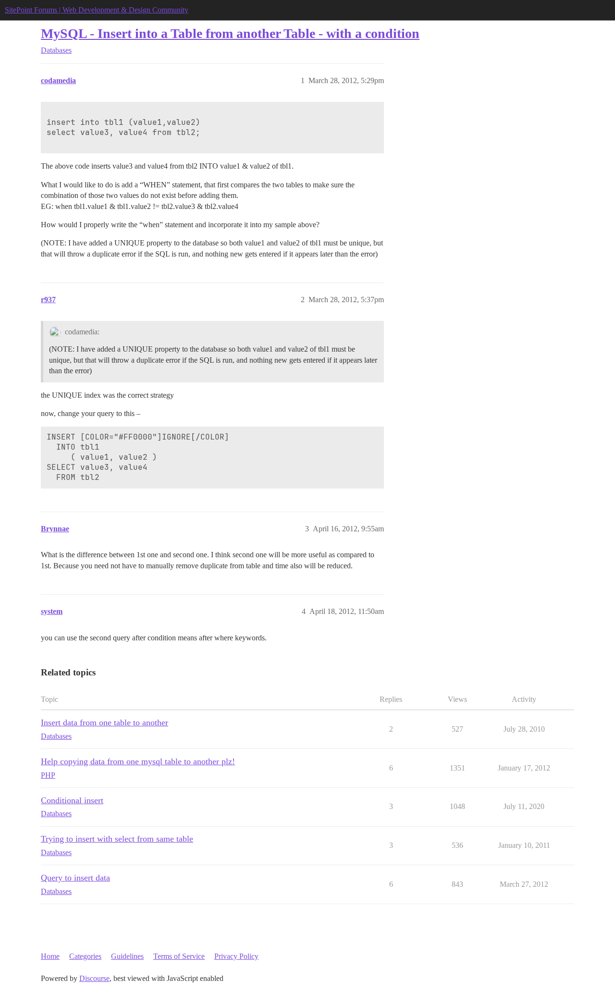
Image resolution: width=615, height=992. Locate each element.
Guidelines (127, 956)
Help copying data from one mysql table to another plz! (138, 761)
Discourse (94, 978)
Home (50, 956)
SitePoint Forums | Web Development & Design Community (96, 10)
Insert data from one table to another (104, 722)
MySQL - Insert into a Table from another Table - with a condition (230, 33)
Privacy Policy (236, 956)
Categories (85, 956)
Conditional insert (72, 800)
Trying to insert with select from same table (117, 839)
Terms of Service (179, 956)
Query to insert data (75, 877)
